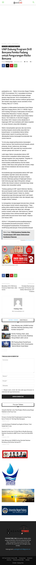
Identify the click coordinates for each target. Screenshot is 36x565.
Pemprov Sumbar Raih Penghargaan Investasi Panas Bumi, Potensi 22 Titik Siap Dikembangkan (16, 418)
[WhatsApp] (15, 65)
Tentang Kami (22, 558)
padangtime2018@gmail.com (22, 549)
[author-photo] (18, 306)
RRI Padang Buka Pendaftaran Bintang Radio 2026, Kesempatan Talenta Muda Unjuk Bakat (22, 344)
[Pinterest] (11, 65)
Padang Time (9, 61)
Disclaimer (29, 558)
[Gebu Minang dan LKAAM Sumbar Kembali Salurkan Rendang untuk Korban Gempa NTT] (6, 328)
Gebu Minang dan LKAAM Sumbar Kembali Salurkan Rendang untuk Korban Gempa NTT (22, 327)
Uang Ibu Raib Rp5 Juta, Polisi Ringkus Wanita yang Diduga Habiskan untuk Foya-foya (18, 410)
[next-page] (6, 350)
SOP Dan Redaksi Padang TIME (9, 558)
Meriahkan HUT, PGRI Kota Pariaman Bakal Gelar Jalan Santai (9, 287)
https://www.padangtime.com (18, 311)
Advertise (9, 560)
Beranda (4, 43)
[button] (3, 2)
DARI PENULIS (23, 320)
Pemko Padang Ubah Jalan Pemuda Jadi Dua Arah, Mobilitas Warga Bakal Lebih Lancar (22, 336)
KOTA (9, 43)
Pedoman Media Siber (18, 560)
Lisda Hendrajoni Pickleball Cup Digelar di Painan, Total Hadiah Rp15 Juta (16, 425)
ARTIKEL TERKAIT (13, 320)
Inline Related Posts (30, 240)
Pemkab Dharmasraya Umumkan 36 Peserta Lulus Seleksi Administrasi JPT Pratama (26, 288)
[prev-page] (3, 350)
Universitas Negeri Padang (14, 46)
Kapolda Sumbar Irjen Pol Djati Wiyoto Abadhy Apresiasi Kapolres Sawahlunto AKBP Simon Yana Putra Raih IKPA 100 (17, 433)
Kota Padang (15, 43)
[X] (7, 65)
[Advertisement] (18, 23)
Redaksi (27, 560)
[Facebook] (3, 65)
